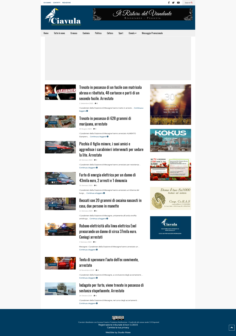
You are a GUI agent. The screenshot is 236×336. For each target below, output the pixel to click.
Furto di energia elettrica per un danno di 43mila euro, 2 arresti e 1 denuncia (107, 177)
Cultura (110, 33)
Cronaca (73, 33)
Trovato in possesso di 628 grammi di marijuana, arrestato (105, 121)
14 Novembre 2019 (86, 270)
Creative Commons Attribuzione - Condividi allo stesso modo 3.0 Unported (131, 322)
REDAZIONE (66, 3)
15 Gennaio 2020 (85, 185)
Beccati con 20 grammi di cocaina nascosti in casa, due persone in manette (110, 203)
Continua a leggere (98, 137)
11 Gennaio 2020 (85, 211)
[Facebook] (169, 2)
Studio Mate (124, 332)
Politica (98, 33)
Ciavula (132, 33)
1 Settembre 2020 (86, 103)
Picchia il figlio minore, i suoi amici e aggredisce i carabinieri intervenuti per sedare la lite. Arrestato (111, 149)
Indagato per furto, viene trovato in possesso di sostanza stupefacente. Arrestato (111, 287)
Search (188, 3)
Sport (121, 33)
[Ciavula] (64, 17)
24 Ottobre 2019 (85, 296)
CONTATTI (56, 3)
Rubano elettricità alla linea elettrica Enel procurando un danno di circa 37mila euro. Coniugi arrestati (108, 231)
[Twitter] (173, 2)
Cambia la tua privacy (118, 327)
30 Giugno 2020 (85, 129)
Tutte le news (59, 33)
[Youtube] (178, 2)
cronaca (52, 95)
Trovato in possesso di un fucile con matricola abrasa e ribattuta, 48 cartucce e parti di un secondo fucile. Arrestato (110, 92)
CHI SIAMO (47, 3)
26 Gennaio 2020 (85, 160)
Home (46, 33)
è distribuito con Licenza (118, 322)
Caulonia (86, 33)
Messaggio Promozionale (152, 33)
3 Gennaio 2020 (85, 242)
